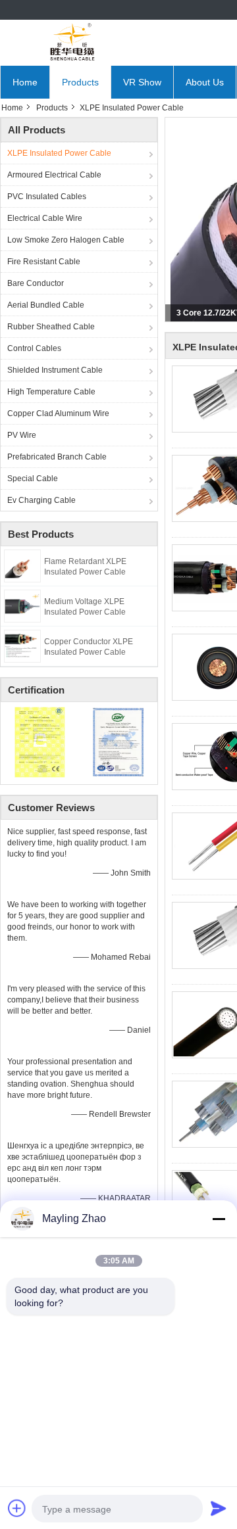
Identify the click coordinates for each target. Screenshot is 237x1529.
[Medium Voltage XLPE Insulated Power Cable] (22, 605)
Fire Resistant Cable (43, 261)
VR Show (142, 82)
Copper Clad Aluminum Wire (58, 413)
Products (80, 82)
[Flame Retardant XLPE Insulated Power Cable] (22, 565)
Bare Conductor (35, 283)
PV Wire (21, 435)
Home (25, 82)
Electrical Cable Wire (44, 218)
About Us (205, 82)
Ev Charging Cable (41, 500)
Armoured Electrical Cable (54, 174)
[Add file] (17, 1508)
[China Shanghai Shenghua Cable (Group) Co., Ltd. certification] (40, 741)
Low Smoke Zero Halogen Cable (65, 240)
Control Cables (34, 348)
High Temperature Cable (51, 391)
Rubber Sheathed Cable (51, 326)
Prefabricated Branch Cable (57, 456)
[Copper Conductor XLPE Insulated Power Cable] (22, 645)
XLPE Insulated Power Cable (59, 153)
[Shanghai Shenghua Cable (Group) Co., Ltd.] (72, 42)
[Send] (218, 1508)
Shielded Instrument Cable (55, 370)
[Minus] (218, 1219)
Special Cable (32, 478)
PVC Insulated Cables (46, 196)
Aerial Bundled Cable (45, 305)
